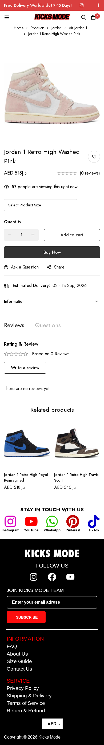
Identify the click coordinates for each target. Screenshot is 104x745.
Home (18, 28)
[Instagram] (81, 5)
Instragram (10, 530)
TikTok (93, 530)
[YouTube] (31, 521)
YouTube (31, 530)
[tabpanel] (52, 366)
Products (37, 28)
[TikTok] (93, 521)
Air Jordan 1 (78, 28)
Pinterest (73, 530)
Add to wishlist (94, 157)
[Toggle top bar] (98, 5)
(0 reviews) (90, 173)
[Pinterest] (72, 521)
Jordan (56, 28)
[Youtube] (70, 576)
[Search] (84, 17)
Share (59, 267)
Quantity (12, 222)
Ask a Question (25, 267)
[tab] (14, 325)
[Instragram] (10, 521)
